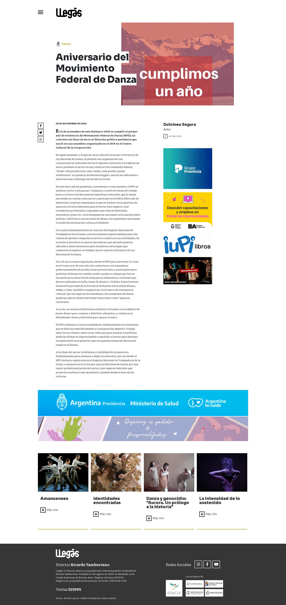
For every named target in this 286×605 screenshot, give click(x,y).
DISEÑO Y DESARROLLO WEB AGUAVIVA (98, 598)
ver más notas (173, 136)
